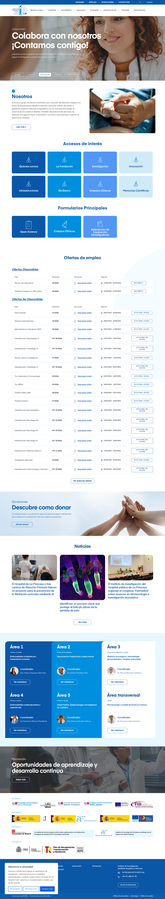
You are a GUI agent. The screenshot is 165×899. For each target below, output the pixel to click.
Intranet (80, 2)
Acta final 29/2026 (141, 384)
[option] (82, 48)
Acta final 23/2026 (141, 460)
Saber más (21, 780)
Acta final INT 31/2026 (142, 451)
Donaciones (107, 2)
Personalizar (15, 889)
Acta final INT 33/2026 (142, 430)
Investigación (66, 10)
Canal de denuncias (128, 885)
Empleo (93, 2)
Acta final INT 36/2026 (142, 367)
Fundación (52, 10)
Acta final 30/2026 (141, 376)
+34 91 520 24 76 (129, 876)
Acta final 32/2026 (141, 329)
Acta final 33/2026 (141, 321)
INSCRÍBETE (138, 283)
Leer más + (21, 127)
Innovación (81, 10)
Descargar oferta (85, 283)
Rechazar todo (31, 889)
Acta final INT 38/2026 (142, 338)
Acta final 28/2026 (141, 393)
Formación (94, 10)
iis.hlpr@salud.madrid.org (133, 872)
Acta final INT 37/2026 (142, 348)
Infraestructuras (110, 10)
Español (149, 2)
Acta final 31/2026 (141, 358)
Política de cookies (146, 896)
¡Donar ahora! (22, 525)
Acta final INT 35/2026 (142, 410)
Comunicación (139, 10)
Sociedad (125, 10)
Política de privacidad (120, 896)
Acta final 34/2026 (141, 313)
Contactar (124, 2)
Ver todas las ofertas (82, 481)
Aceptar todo (47, 889)
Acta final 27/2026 (141, 401)
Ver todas (82, 622)
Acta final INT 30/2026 (142, 469)
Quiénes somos (37, 10)
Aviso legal (134, 896)
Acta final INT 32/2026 (142, 440)
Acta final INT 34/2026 (142, 420)
